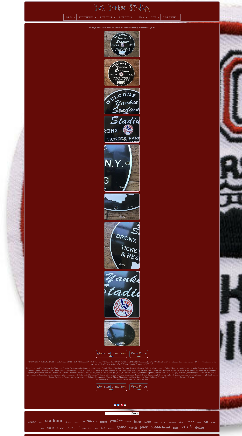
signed (50, 427)
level (90, 428)
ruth (40, 422)
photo (68, 422)
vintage (76, 422)
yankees (89, 420)
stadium (53, 420)
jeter (144, 427)
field (206, 422)
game (121, 426)
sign (181, 422)
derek (190, 421)
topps (84, 428)
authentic (172, 422)
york (186, 426)
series (163, 422)
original (32, 421)
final (103, 428)
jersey (110, 427)
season (148, 421)
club (60, 427)
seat (128, 421)
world (199, 422)
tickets (199, 427)
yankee (116, 420)
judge (137, 421)
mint (96, 428)
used (213, 421)
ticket (103, 421)
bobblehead (160, 427)
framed (41, 428)
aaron (156, 422)
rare (175, 427)
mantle (133, 427)
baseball (73, 427)
